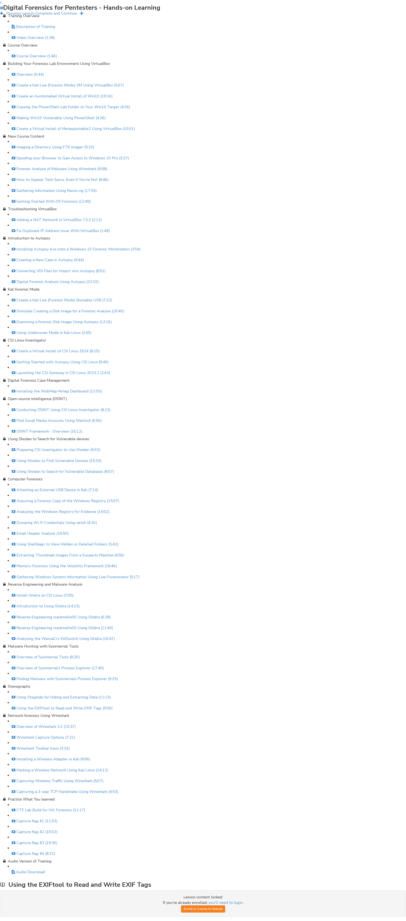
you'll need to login (225, 902)
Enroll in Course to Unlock (203, 909)
